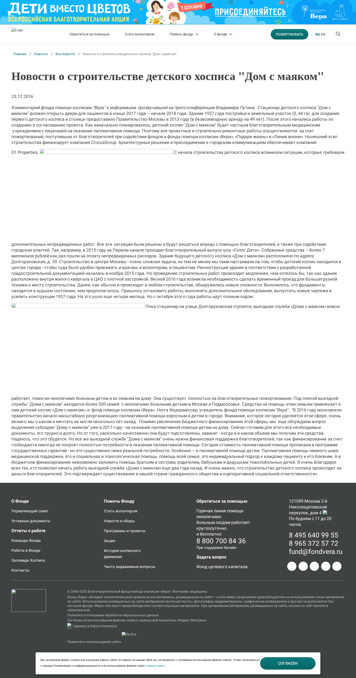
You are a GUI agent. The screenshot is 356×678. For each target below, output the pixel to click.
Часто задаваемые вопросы (129, 566)
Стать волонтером (120, 511)
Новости (41, 54)
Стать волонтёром (139, 34)
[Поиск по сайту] (339, 34)
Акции (109, 540)
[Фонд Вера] (28, 591)
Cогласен (288, 663)
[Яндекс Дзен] (325, 566)
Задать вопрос (211, 556)
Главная (19, 54)
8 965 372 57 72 (313, 543)
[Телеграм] (291, 566)
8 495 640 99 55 (313, 535)
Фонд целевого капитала (222, 566)
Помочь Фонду (119, 501)
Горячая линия (211, 510)
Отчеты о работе (28, 530)
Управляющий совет (29, 511)
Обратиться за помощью (89, 34)
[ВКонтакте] (314, 566)
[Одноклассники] (303, 566)
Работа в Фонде (25, 550)
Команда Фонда (26, 540)
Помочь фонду (181, 34)
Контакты (20, 570)
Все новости (65, 54)
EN (323, 34)
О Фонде (20, 501)
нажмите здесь (155, 665)
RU (318, 34)
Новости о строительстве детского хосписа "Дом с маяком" (130, 54)
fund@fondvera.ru (315, 552)
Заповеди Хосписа (28, 560)
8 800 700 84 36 (221, 541)
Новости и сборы (119, 521)
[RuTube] (336, 566)
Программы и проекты (124, 531)
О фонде (220, 34)
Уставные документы (30, 521)
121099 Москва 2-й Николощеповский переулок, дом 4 (308, 507)
